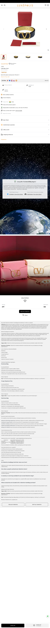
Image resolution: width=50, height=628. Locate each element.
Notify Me (12, 625)
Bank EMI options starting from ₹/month (10, 74)
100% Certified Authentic (8, 94)
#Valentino (3, 139)
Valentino (4, 64)
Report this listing (7, 113)
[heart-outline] (45, 5)
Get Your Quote (18, 110)
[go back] (2, 5)
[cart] (48, 5)
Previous (3, 29)
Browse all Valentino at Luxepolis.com (9, 499)
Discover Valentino (25, 311)
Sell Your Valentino (36, 504)
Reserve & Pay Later (5, 76)
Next (46, 29)
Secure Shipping (6, 97)
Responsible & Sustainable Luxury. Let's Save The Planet (15, 107)
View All (46, 80)
